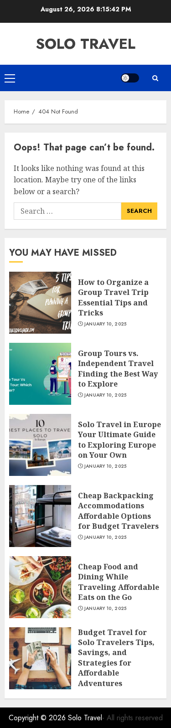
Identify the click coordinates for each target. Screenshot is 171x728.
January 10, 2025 (105, 324)
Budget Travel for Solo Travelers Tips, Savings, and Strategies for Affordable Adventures (116, 657)
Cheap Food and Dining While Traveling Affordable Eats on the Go (118, 582)
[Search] (155, 78)
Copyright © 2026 (38, 718)
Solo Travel (85, 43)
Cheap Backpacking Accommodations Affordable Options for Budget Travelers (118, 510)
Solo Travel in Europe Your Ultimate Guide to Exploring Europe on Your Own (119, 439)
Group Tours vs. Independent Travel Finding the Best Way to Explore (118, 368)
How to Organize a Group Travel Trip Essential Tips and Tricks (113, 297)
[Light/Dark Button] (130, 78)
